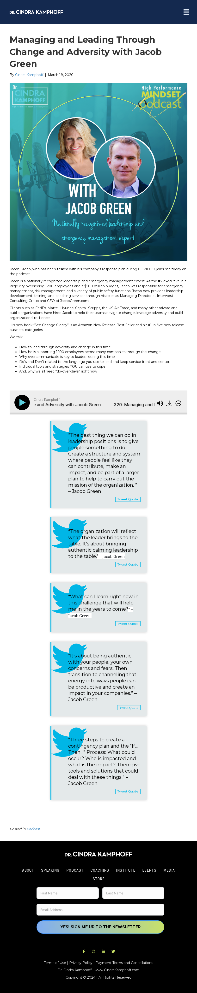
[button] (84, 951)
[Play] (23, 402)
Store (99, 879)
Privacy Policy (80, 963)
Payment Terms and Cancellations (124, 963)
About (28, 870)
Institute (125, 870)
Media (169, 870)
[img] (178, 403)
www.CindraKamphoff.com (117, 970)
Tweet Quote (127, 499)
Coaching (100, 870)
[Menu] (186, 12)
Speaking (50, 870)
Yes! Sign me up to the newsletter (101, 927)
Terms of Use (55, 963)
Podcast (33, 829)
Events (149, 870)
